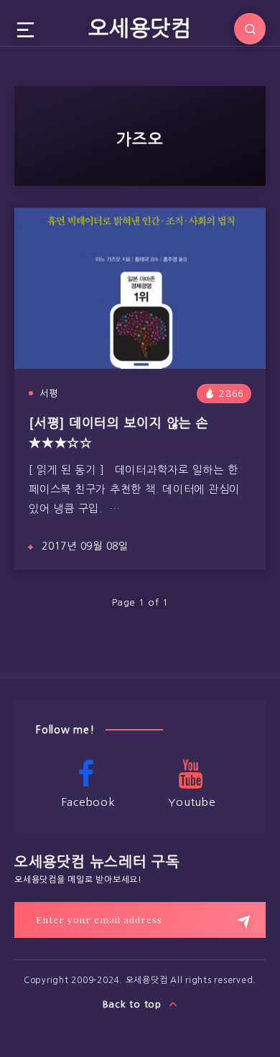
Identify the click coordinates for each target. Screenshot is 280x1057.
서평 (48, 393)
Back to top (134, 1004)
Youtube (191, 802)
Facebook (88, 802)
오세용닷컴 (140, 28)
